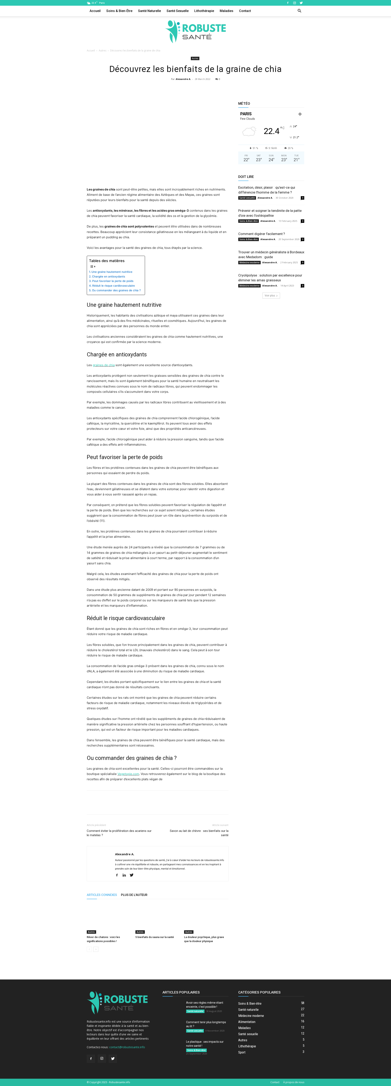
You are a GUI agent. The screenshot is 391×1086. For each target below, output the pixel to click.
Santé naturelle (149, 11)
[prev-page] (89, 949)
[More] (214, 88)
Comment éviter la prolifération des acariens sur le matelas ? (119, 833)
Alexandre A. (183, 79)
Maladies (226, 11)
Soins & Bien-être (119, 11)
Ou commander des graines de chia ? (116, 290)
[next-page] (95, 949)
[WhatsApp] (205, 88)
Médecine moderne (249, 262)
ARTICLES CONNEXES (102, 895)
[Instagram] (294, 3)
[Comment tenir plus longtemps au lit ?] (173, 1027)
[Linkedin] (125, 875)
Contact (245, 11)
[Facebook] (288, 3)
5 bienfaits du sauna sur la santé (154, 937)
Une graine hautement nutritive (111, 271)
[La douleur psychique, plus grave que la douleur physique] (206, 918)
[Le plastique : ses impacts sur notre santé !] (173, 1047)
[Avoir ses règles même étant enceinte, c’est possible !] (173, 1008)
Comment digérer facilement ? (261, 234)
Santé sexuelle (178, 11)
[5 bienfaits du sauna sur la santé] (157, 918)
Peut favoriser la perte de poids (112, 281)
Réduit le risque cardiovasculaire (113, 285)
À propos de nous (293, 1082)
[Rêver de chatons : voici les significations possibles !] (109, 918)
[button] (299, 11)
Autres (102, 50)
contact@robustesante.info (127, 1047)
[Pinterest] (195, 88)
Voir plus (270, 295)
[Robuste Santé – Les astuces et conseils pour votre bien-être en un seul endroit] (195, 31)
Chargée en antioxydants (108, 276)
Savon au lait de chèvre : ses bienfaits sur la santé (199, 833)
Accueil (95, 11)
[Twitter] (301, 3)
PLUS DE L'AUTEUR (134, 895)
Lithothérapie (204, 11)
